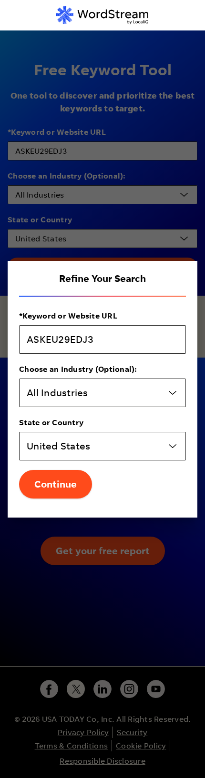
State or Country (51, 422)
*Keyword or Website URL (68, 315)
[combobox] (102, 393)
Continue (55, 484)
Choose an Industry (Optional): (78, 369)
